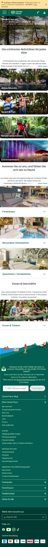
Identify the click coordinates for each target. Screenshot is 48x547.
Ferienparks (7, 482)
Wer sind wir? (7, 407)
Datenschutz (7, 473)
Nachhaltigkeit (7, 416)
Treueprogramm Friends (11, 410)
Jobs (4, 419)
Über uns (5, 413)
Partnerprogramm (9, 437)
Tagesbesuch (7, 458)
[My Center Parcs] (44, 12)
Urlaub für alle (8, 499)
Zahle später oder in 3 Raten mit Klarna (17, 443)
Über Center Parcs (10, 402)
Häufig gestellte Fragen (11, 434)
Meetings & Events (9, 449)
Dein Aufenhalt (7, 425)
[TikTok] (18, 530)
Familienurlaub (8, 493)
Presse (4, 422)
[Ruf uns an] (38, 12)
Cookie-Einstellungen (10, 476)
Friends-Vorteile (8, 440)
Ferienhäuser (8, 488)
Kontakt (5, 431)
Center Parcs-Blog (10, 396)
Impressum (6, 470)
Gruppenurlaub (8, 452)
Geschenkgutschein (10, 461)
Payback (5, 455)
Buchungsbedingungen (26, 380)
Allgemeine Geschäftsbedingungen (16, 467)
